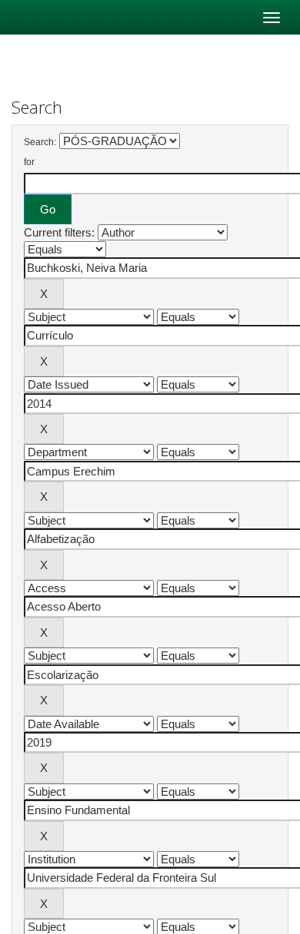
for (29, 162)
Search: (40, 142)
